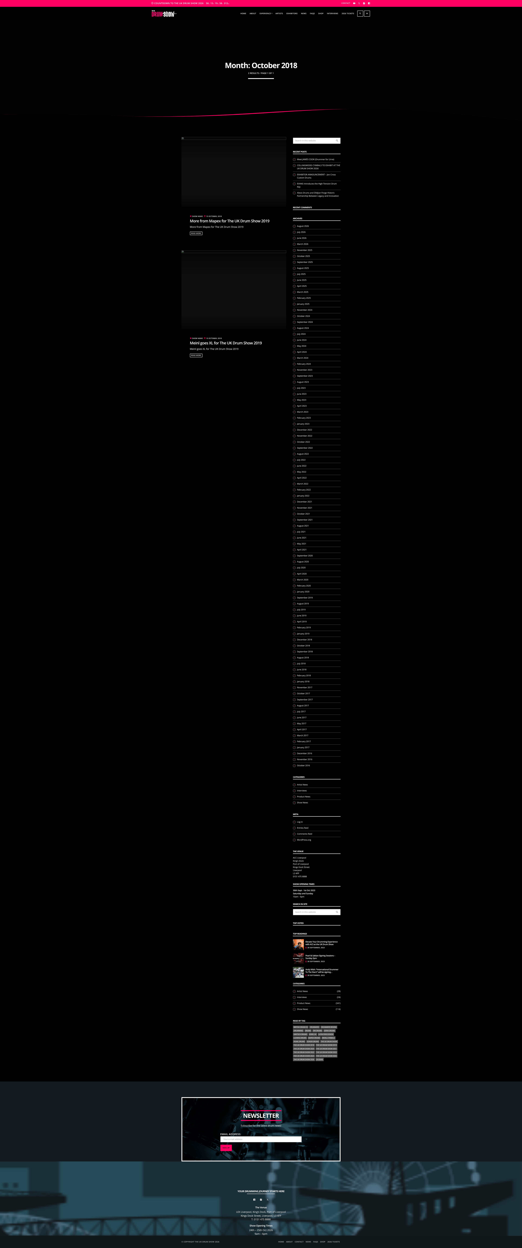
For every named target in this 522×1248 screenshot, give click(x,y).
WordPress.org (304, 840)
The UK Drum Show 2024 (304, 1056)
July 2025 (301, 274)
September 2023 (305, 376)
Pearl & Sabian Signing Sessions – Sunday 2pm (320, 957)
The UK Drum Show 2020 (304, 1049)
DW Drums (317, 1030)
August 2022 (303, 454)
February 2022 (304, 489)
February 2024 (304, 364)
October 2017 (303, 693)
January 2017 (303, 747)
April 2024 (302, 352)
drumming (298, 1030)
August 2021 (303, 525)
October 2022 (303, 442)
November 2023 (304, 370)
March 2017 (302, 735)
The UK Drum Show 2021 (326, 1049)
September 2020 (305, 555)
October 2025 (303, 256)
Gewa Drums (329, 1030)
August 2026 (303, 226)
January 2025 (303, 304)
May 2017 (301, 723)
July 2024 (301, 334)
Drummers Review (329, 1027)
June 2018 (301, 669)
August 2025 (303, 268)
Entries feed (302, 828)
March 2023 (302, 412)
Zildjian (319, 1059)
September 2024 (305, 322)
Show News (197, 216)
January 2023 (303, 424)
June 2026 (301, 238)
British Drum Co (301, 1027)
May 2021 (301, 543)
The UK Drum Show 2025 (326, 1056)
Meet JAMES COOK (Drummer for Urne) (315, 159)
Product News (303, 796)
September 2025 (305, 262)
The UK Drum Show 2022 (304, 1052)
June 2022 (301, 466)
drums (308, 1030)
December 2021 (304, 501)
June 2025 (301, 280)
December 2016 (304, 753)
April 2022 (302, 477)
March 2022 (302, 483)
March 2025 (302, 292)
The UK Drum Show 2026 (304, 1059)
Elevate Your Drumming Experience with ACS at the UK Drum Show (321, 943)
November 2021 (304, 508)
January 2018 (303, 681)
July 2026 (301, 232)
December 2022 (304, 430)
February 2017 (304, 741)
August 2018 (303, 657)
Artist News (302, 784)
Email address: (230, 1134)
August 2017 (303, 705)
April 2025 (302, 286)
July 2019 (301, 609)
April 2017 (302, 729)
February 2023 (304, 418)
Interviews (302, 790)
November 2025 (304, 250)
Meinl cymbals (328, 1038)
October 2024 (303, 316)
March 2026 (302, 244)
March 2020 (302, 579)
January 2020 (303, 591)
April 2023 (302, 406)
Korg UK (312, 1034)
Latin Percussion (326, 1034)
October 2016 (303, 765)
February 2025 (304, 298)
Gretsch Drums (300, 1034)
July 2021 (301, 531)
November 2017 (304, 687)
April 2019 (302, 621)
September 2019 (305, 597)
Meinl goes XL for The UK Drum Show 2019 (226, 343)
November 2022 (304, 435)
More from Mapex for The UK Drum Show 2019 (229, 221)
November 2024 (304, 310)
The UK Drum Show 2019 (326, 1045)
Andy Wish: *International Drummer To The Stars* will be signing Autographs (321, 971)
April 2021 (302, 549)
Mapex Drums (314, 1038)
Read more (196, 233)
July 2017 (301, 711)
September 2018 (305, 651)
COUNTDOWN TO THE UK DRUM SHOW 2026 (190, 3)
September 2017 (305, 699)
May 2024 (301, 346)
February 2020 (304, 585)
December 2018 (304, 639)
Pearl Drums (299, 1041)
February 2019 (304, 627)
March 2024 (302, 358)
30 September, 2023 (316, 947)
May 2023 (301, 400)
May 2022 (301, 471)
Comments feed (304, 834)
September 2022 (305, 448)
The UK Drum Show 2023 (326, 1052)
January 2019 (303, 633)
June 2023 (301, 394)
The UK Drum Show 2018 (304, 1045)
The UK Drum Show (329, 1041)
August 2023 (303, 382)
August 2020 (303, 561)
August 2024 (303, 328)
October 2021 (303, 513)
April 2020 (302, 573)
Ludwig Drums (300, 1038)
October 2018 (303, 645)
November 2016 (304, 759)
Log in (300, 822)
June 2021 (301, 537)
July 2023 (301, 388)
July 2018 (301, 663)
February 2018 (304, 675)
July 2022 (301, 460)
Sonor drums (313, 1041)
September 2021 (305, 519)
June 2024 (301, 340)
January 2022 (303, 495)
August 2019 (303, 603)
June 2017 (301, 717)
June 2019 (301, 615)
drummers (314, 1027)
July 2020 (301, 567)
